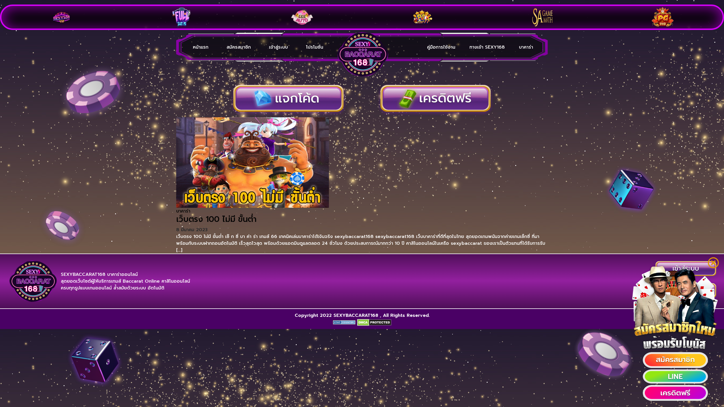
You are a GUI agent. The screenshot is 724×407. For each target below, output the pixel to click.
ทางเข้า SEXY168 (487, 47)
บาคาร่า (526, 47)
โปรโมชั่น (314, 47)
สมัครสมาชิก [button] (239, 47)
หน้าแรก (200, 47)
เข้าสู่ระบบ (278, 47)
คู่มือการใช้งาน (441, 47)
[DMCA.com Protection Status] (374, 322)
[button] (675, 360)
